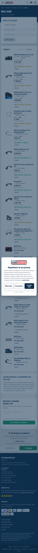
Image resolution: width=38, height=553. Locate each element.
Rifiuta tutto (8, 286)
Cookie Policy (25, 280)
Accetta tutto (29, 286)
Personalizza (19, 286)
